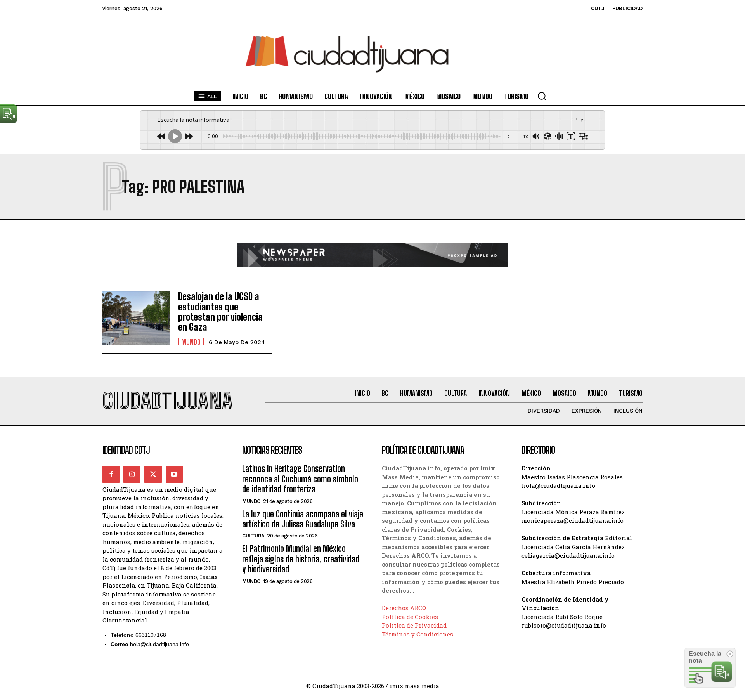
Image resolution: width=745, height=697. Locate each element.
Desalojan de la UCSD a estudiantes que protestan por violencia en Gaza (220, 312)
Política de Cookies (410, 617)
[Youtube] (174, 474)
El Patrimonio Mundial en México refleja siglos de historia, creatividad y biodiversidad (300, 558)
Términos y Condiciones (417, 634)
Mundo (191, 341)
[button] (541, 96)
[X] (152, 474)
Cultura (253, 536)
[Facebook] (111, 474)
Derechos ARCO (404, 608)
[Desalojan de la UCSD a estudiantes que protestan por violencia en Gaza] (136, 318)
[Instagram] (131, 474)
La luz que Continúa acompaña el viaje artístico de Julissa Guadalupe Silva (302, 519)
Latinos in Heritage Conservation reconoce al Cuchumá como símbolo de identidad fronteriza (300, 478)
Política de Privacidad (414, 625)
